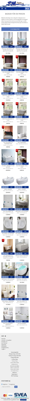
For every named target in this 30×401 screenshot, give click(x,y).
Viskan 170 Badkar (22, 189)
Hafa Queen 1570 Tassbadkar (22, 211)
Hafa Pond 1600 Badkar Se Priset (22, 96)
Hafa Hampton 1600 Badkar (8, 301)
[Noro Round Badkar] (22, 313)
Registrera (5, 384)
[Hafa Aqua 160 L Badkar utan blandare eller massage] (22, 39)
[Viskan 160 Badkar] (8, 179)
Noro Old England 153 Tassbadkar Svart (8, 143)
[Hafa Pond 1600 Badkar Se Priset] (22, 85)
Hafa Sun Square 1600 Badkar (22, 255)
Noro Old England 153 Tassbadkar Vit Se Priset (8, 256)
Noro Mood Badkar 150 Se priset (21, 166)
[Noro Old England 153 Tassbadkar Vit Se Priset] (8, 245)
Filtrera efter (15, 29)
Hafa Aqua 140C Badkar (22, 279)
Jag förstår (23, 399)
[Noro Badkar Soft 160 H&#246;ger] (8, 223)
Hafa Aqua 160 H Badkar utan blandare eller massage (8, 49)
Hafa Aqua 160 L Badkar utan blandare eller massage (22, 49)
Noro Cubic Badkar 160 (8, 211)
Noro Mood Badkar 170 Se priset (21, 72)
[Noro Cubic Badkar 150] (22, 291)
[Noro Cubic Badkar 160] (8, 201)
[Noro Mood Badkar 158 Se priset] (8, 62)
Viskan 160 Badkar (8, 189)
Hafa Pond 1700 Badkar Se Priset (8, 96)
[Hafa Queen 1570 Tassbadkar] (22, 201)
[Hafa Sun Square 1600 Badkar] (22, 245)
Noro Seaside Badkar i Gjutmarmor (8, 324)
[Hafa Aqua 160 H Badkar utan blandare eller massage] (8, 39)
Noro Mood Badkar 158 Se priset (8, 72)
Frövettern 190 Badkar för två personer (8, 166)
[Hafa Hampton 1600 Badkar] (8, 291)
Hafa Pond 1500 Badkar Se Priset (8, 119)
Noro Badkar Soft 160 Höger (8, 233)
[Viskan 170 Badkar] (22, 179)
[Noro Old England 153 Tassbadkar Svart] (8, 132)
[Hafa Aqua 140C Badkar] (22, 269)
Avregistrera (12, 384)
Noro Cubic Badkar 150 (22, 301)
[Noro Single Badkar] (22, 132)
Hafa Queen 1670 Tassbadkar (8, 279)
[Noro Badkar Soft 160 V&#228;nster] (22, 223)
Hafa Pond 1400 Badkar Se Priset (22, 119)
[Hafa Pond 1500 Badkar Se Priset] (8, 109)
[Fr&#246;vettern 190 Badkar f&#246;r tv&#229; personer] (8, 156)
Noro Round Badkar (22, 323)
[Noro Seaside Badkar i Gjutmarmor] (8, 313)
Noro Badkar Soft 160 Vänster (22, 233)
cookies (8, 398)
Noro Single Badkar (22, 142)
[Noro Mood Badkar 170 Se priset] (22, 62)
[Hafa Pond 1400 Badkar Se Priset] (22, 109)
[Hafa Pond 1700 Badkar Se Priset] (8, 85)
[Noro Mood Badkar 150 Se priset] (22, 156)
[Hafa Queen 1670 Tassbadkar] (8, 269)
